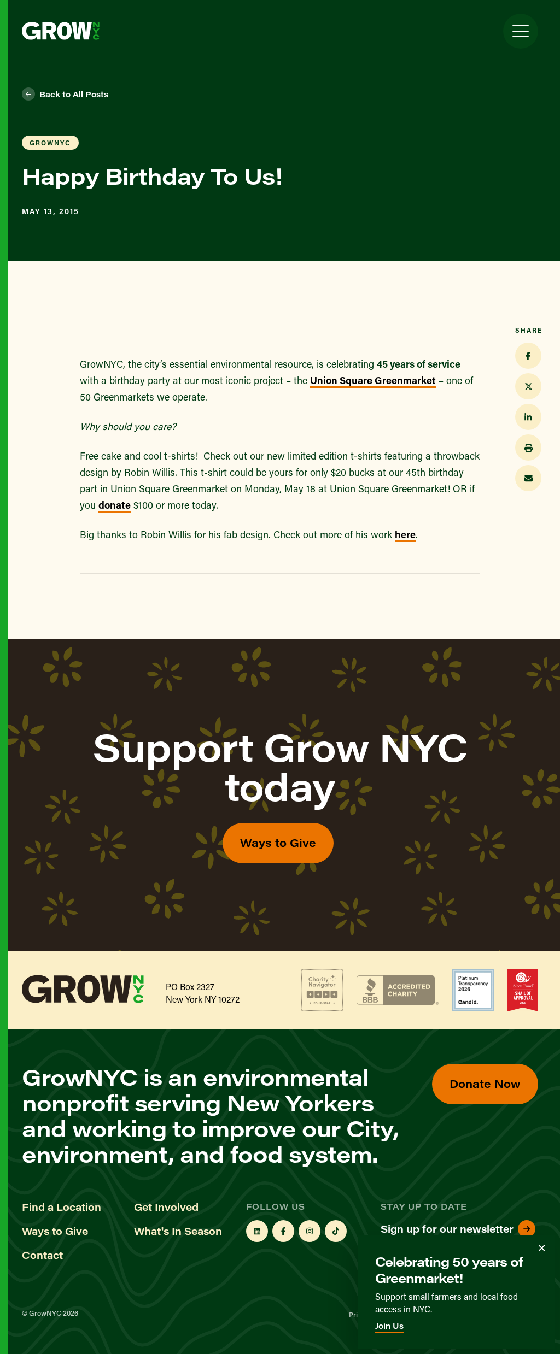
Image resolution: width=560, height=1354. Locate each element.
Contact (42, 1255)
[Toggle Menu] (520, 31)
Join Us (389, 1326)
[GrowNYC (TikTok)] (336, 1231)
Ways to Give (278, 842)
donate (114, 504)
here (405, 534)
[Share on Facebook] (528, 356)
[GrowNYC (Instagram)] (309, 1231)
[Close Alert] (542, 1248)
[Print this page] (528, 447)
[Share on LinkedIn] (528, 417)
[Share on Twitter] (528, 386)
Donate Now (485, 1083)
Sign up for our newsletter (447, 1228)
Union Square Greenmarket (373, 380)
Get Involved (166, 1207)
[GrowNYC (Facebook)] (283, 1231)
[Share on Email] (528, 478)
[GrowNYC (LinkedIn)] (257, 1231)
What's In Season (178, 1231)
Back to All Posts (73, 94)
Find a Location (61, 1207)
